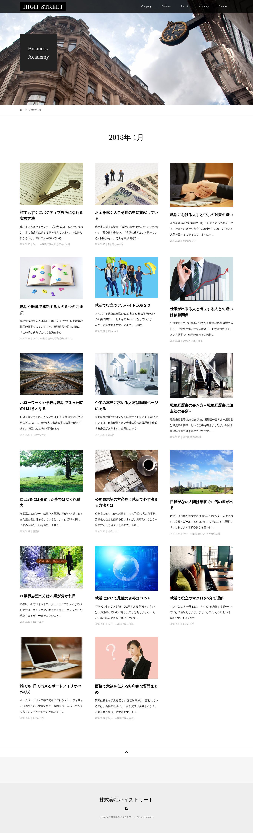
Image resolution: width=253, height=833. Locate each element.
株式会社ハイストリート (126, 800)
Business (166, 6)
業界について (189, 241)
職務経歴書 (196, 437)
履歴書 (186, 437)
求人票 (111, 434)
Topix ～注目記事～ (43, 244)
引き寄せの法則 (62, 244)
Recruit (185, 6)
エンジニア (38, 622)
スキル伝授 (188, 624)
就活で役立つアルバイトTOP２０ (123, 305)
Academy (204, 6)
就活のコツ (113, 531)
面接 (131, 718)
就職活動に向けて (63, 338)
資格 (131, 624)
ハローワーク (39, 434)
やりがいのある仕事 (193, 341)
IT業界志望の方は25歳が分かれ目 (48, 596)
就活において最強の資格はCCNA (122, 598)
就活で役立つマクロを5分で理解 (197, 598)
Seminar (223, 6)
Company (146, 6)
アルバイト (113, 331)
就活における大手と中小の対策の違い (201, 215)
